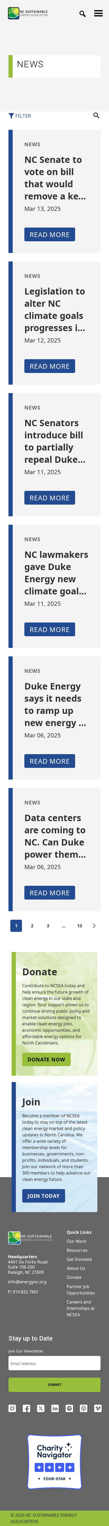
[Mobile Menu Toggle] (96, 12)
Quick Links (79, 1232)
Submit (54, 1384)
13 (79, 926)
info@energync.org (27, 1282)
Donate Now (46, 1059)
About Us (76, 1268)
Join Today (44, 1195)
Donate (74, 1277)
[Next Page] (94, 926)
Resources (77, 1250)
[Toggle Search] (81, 12)
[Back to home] (30, 1238)
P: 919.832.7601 (23, 1292)
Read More (50, 234)
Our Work (77, 1241)
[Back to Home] (28, 13)
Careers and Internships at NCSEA (81, 1308)
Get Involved (79, 1259)
